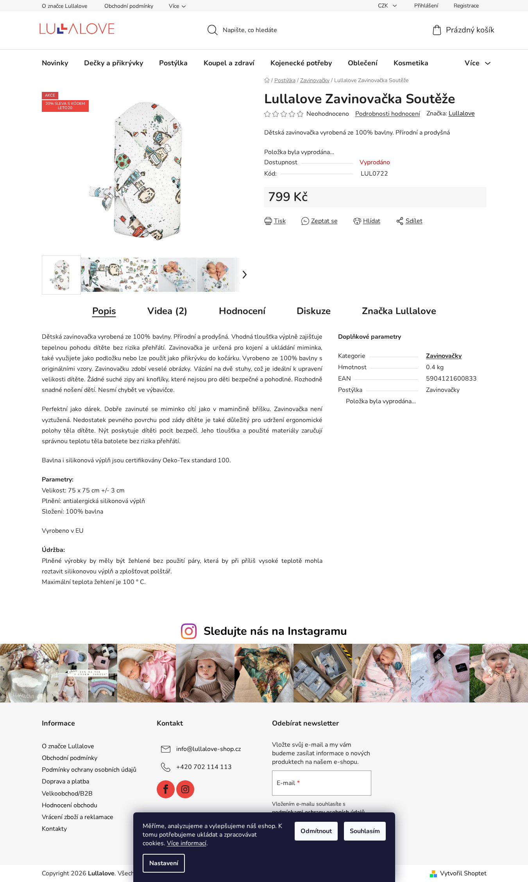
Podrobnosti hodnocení (387, 114)
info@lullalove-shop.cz (208, 749)
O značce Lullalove (64, 6)
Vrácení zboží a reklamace (77, 817)
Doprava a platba (65, 781)
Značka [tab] (399, 311)
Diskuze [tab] (314, 311)
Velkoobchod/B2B (67, 793)
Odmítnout (316, 831)
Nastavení (163, 863)
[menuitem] (55, 63)
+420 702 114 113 (204, 767)
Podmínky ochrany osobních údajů (89, 769)
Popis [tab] (104, 311)
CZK (384, 5)
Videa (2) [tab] (167, 311)
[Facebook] (166, 789)
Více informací (186, 843)
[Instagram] (185, 789)
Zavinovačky (444, 356)
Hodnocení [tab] (242, 311)
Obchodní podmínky (128, 6)
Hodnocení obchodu (69, 805)
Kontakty (54, 829)
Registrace (466, 5)
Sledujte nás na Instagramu (275, 631)
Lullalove (462, 113)
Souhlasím (365, 831)
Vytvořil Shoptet (463, 873)
